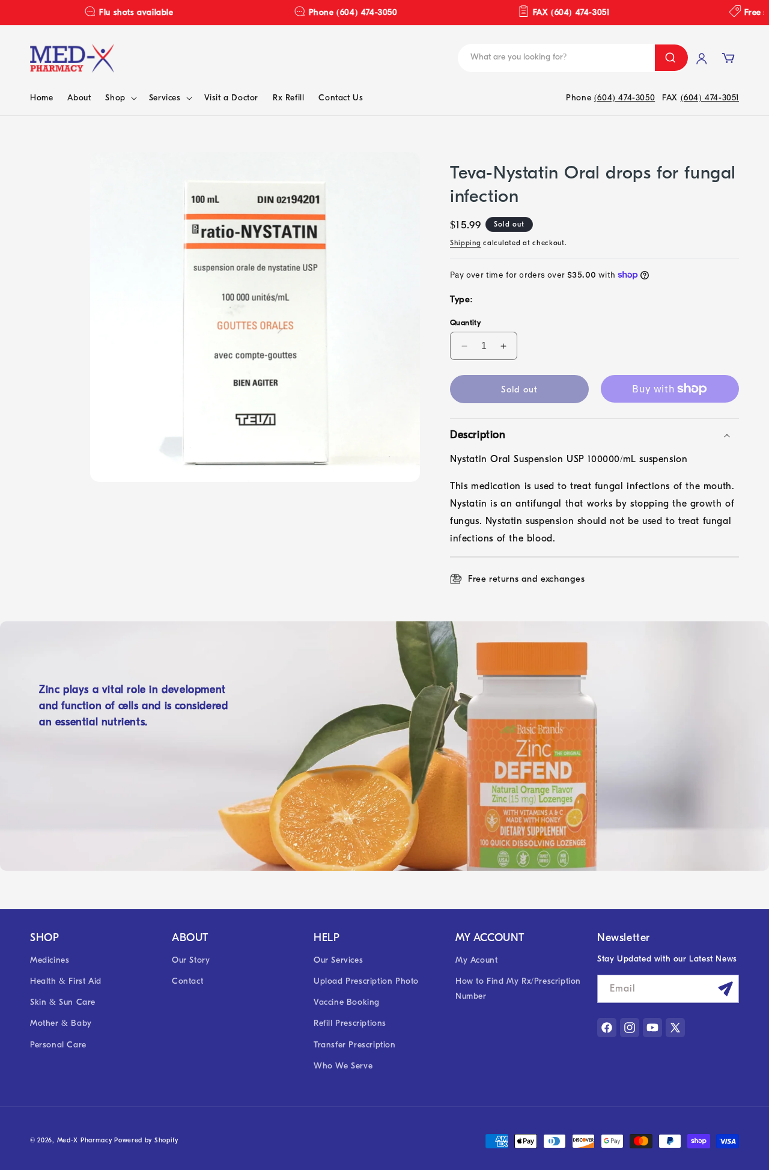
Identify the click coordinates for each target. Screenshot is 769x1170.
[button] (119, 98)
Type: (461, 299)
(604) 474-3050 (624, 98)
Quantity (465, 322)
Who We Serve (343, 1066)
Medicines (49, 960)
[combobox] (549, 58)
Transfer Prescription (355, 1045)
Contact (187, 981)
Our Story (191, 960)
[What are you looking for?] (671, 57)
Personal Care (58, 1045)
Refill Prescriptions (350, 1023)
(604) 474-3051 (710, 98)
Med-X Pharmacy (84, 1140)
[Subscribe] (725, 989)
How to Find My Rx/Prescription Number (518, 988)
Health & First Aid (66, 981)
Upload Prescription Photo (366, 981)
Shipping (465, 243)
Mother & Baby (61, 1023)
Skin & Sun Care (63, 1002)
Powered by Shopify (146, 1140)
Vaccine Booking (347, 1002)
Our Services (338, 960)
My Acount (476, 960)
